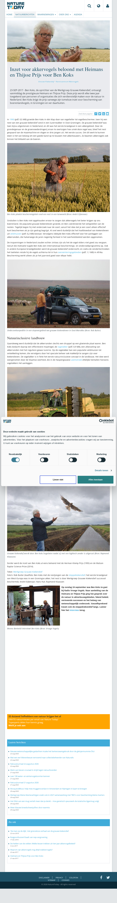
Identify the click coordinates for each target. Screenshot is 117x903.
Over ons (64, 14)
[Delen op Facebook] (95, 113)
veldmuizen (15, 233)
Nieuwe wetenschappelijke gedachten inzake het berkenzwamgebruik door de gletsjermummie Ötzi (52, 751)
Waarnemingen (46, 14)
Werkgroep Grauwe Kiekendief (27, 571)
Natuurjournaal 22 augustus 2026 (24, 764)
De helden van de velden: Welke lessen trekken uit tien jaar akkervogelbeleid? (42, 843)
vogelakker (63, 346)
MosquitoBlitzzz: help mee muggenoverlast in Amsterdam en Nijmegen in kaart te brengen (48, 788)
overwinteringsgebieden (69, 252)
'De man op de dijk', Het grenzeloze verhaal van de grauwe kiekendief (39, 831)
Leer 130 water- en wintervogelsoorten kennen (30, 776)
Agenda (78, 14)
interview (74, 610)
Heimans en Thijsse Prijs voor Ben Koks (26, 856)
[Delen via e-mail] (107, 113)
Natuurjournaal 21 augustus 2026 (24, 782)
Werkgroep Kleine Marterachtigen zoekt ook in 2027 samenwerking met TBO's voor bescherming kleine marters (57, 795)
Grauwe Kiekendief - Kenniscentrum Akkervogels (58, 81)
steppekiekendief (77, 575)
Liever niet (58, 479)
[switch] (44, 460)
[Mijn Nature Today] (107, 5)
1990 (12, 119)
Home (9, 14)
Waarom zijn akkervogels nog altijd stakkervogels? (31, 849)
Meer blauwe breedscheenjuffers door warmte (30, 807)
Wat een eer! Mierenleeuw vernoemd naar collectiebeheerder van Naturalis (42, 757)
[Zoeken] (89, 5)
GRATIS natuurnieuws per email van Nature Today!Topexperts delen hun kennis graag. (33, 722)
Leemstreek (76, 359)
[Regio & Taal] (98, 5)
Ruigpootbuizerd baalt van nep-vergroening (28, 837)
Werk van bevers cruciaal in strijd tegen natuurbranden (33, 770)
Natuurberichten (24, 14)
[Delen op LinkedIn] (103, 113)
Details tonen (101, 470)
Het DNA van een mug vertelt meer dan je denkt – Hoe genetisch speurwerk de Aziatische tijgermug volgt (54, 801)
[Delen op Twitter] (99, 113)
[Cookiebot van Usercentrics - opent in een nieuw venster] (101, 421)
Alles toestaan (95, 479)
